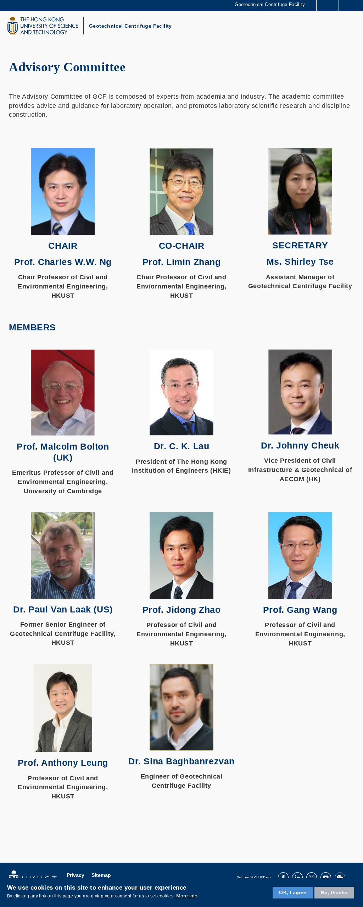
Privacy (75, 875)
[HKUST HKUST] (42, 25)
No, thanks (334, 892)
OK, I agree (292, 892)
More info (186, 895)
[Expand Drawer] (328, 5)
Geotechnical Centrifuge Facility (130, 26)
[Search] (352, 5)
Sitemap (101, 875)
